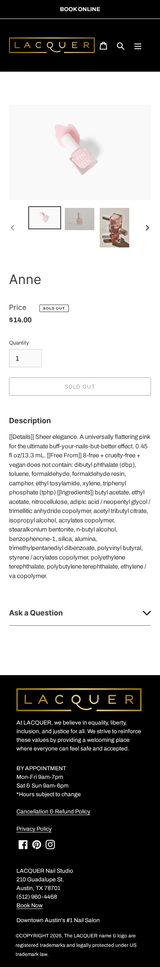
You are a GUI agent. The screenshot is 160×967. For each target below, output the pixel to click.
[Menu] (137, 45)
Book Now (29, 905)
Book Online (80, 9)
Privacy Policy (34, 829)
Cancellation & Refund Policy (53, 812)
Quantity (19, 343)
